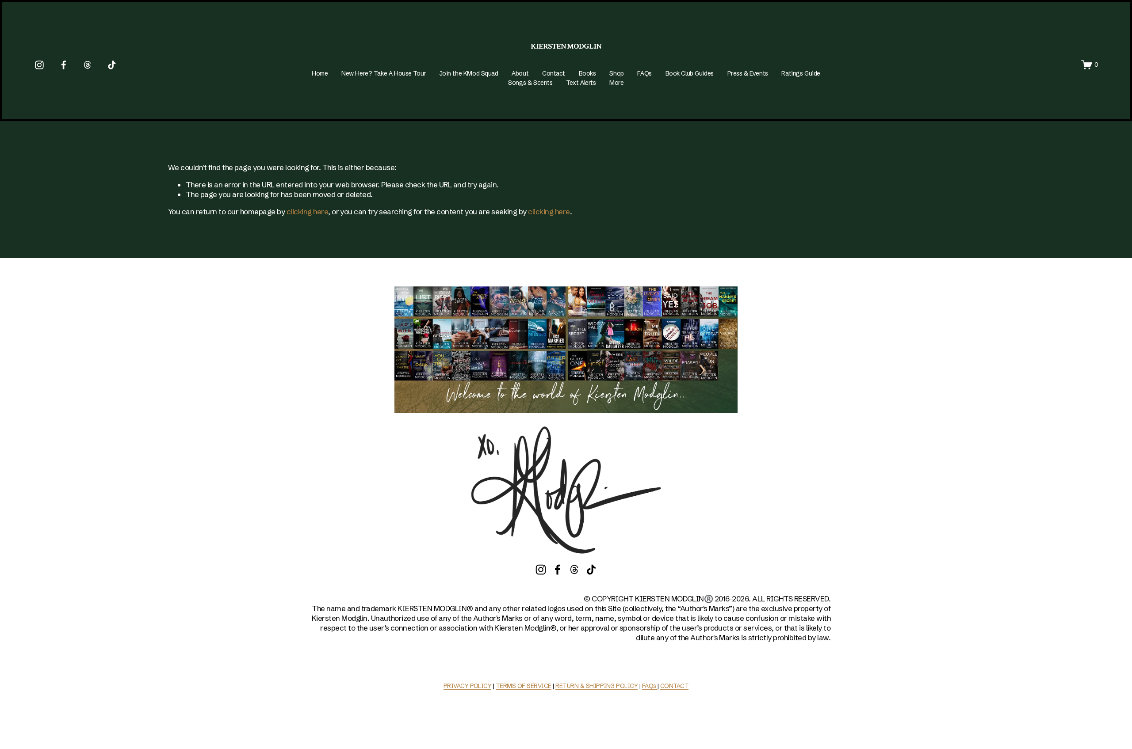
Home (320, 73)
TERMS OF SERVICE (523, 686)
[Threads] (87, 65)
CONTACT (674, 686)
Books (587, 73)
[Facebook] (63, 65)
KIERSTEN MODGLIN (566, 46)
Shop (616, 73)
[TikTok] (112, 65)
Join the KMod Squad (469, 73)
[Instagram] (39, 65)
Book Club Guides (689, 73)
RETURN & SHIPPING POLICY (596, 686)
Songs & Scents (530, 83)
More (616, 83)
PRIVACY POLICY (468, 686)
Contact (553, 73)
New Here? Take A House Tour (383, 73)
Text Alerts (581, 83)
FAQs (644, 73)
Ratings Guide (800, 73)
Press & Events (747, 73)
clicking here (307, 211)
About (520, 73)
